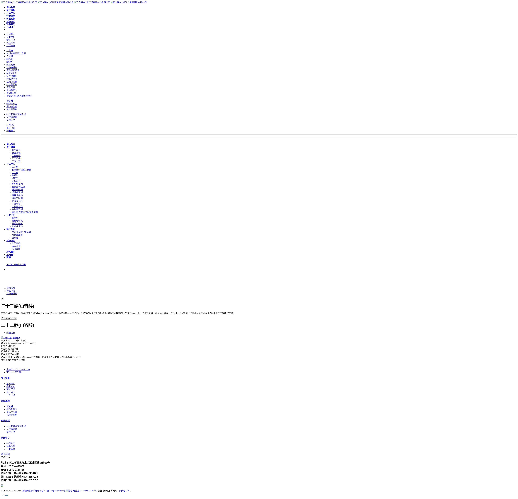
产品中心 (10, 291)
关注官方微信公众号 (16, 264)
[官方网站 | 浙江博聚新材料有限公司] (74, 2)
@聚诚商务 (124, 491)
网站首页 (10, 288)
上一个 (18, 369)
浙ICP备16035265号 (56, 491)
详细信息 (10, 332)
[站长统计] (4, 495)
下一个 (13, 372)
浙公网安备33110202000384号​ (82, 491)
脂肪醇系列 (11, 293)
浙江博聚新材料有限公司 (34, 491)
